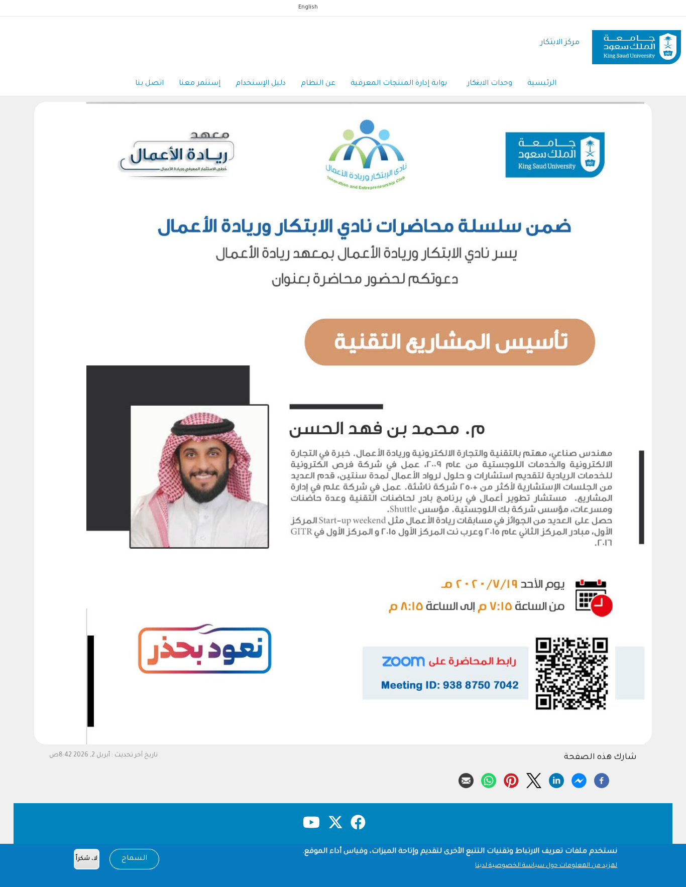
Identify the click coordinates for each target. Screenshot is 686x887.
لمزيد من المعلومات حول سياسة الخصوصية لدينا (546, 865)
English (308, 8)
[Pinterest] (511, 779)
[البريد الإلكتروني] (466, 779)
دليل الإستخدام (261, 84)
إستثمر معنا (199, 84)
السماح (134, 859)
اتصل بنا (149, 84)
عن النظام (318, 84)
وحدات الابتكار (489, 84)
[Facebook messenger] (579, 779)
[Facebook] (601, 779)
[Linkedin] (556, 779)
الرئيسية (541, 84)
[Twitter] (533, 779)
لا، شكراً (86, 859)
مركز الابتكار (560, 43)
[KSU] (636, 43)
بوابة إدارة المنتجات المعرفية (399, 84)
